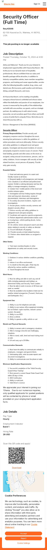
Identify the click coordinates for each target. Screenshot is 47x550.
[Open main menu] (44, 4)
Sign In (37, 4)
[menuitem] (8, 4)
